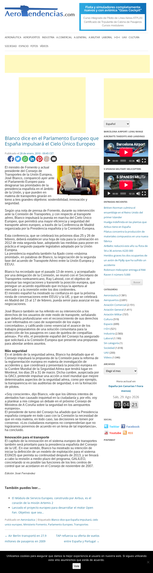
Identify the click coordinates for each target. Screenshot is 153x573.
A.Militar (94, 37)
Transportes (81, 524)
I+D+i (117, 37)
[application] (126, 152)
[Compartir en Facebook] (11, 161)
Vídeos (44, 46)
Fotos (34, 46)
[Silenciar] (138, 161)
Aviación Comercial (115, 305)
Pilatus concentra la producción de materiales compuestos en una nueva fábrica (126, 236)
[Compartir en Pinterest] (39, 161)
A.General (80, 37)
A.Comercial (64, 37)
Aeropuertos (31, 37)
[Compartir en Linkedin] (32, 161)
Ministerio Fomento (35, 524)
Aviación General (114, 309)
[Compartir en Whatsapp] (25, 161)
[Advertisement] (77, 64)
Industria (48, 37)
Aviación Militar (113, 314)
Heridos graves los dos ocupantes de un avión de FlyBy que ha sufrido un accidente (125, 260)
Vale (76, 566)
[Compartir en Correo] (54, 161)
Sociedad (11, 46)
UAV (124, 37)
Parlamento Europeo (60, 524)
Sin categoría (111, 343)
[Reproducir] (109, 161)
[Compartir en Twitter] (18, 161)
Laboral (107, 37)
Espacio (23, 46)
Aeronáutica (13, 37)
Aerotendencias (40, 12)
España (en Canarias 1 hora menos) (126, 386)
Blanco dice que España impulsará (71, 519)
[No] (148, 562)
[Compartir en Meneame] (47, 161)
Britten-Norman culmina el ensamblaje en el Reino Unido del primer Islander (123, 212)
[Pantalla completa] (144, 161)
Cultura (134, 37)
